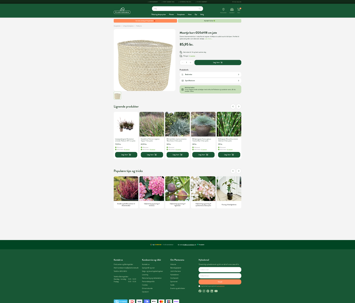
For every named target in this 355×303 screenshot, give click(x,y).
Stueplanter (181, 14)
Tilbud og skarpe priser (158, 14)
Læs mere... (208, 39)
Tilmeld (220, 282)
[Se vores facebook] (200, 291)
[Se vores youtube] (216, 291)
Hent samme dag (168, 2)
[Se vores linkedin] (212, 291)
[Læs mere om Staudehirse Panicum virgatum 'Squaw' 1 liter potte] (151, 124)
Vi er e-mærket (202, 2)
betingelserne (220, 286)
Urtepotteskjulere (128, 26)
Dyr (196, 14)
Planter (171, 14)
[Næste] (238, 106)
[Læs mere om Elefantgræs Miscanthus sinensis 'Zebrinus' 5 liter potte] (229, 124)
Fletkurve (139, 26)
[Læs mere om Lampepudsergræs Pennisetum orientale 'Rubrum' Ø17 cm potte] (126, 124)
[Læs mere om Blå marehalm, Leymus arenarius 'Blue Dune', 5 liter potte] (177, 124)
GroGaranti (153, 2)
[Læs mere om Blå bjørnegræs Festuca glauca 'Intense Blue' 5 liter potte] (203, 124)
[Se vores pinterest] (208, 291)
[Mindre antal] (182, 62)
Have (189, 14)
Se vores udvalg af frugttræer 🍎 (145, 21)
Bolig (202, 14)
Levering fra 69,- (186, 2)
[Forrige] (233, 106)
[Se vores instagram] (204, 291)
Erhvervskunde (236, 2)
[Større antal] (190, 62)
